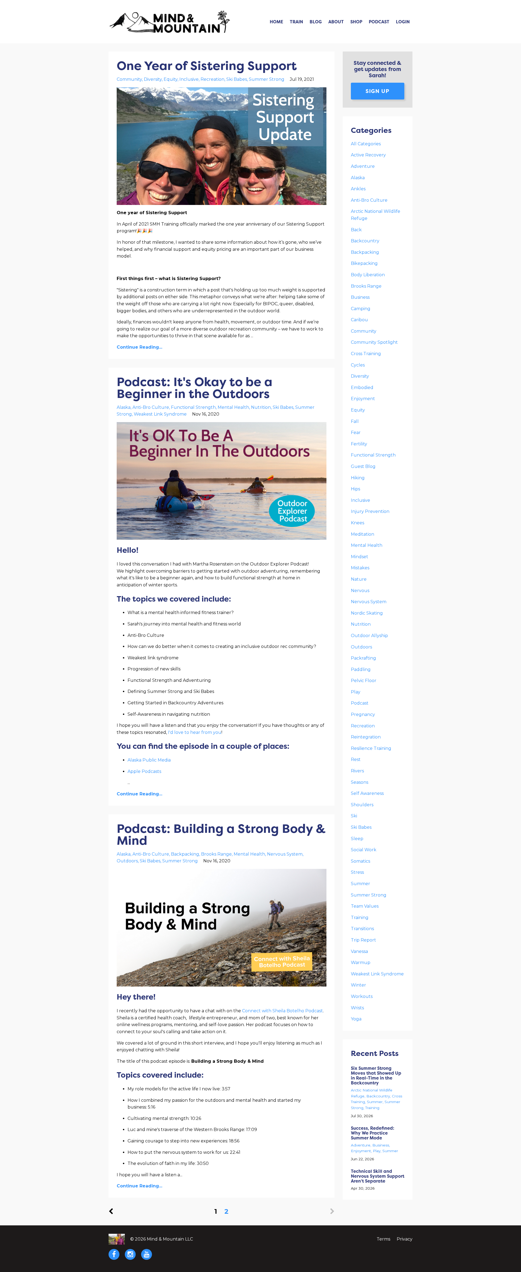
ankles (358, 188)
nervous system (285, 854)
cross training (366, 353)
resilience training (371, 748)
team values (365, 906)
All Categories (366, 143)
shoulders (362, 804)
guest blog (363, 466)
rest (356, 759)
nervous (360, 590)
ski (354, 815)
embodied (362, 387)
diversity (153, 79)
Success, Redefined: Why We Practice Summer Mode (372, 1133)
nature (359, 579)
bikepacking (364, 263)
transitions (362, 928)
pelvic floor (363, 680)
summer (360, 883)
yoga (356, 1019)
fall (355, 421)
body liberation (368, 274)
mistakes (360, 567)
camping (360, 308)
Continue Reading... (139, 347)
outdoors (127, 860)
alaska (124, 407)
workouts (362, 996)
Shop (356, 22)
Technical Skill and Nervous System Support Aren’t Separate (377, 1176)
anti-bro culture (150, 407)
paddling (361, 669)
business (360, 297)
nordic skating (367, 613)
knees (357, 522)
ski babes (236, 79)
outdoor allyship (369, 635)
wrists (357, 1007)
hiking (358, 477)
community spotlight (374, 342)
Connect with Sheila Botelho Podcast (282, 1010)
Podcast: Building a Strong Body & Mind (221, 834)
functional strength (193, 407)
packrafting (363, 658)
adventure (363, 166)
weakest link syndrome (160, 414)
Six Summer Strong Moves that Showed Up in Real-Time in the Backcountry (376, 1075)
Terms (383, 1239)
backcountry (365, 240)
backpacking (185, 854)
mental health (233, 407)
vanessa (359, 951)
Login (403, 22)
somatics (360, 861)
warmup (360, 962)
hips (355, 489)
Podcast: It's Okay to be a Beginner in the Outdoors (194, 387)
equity (170, 79)
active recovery (368, 155)
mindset (359, 556)
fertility (359, 444)
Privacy (404, 1239)
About (336, 22)
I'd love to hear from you (194, 732)
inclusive (189, 79)
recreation (212, 79)
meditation (362, 534)
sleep (357, 838)
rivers (357, 770)
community (129, 79)
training (359, 917)
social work (363, 849)
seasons (359, 782)
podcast (359, 703)
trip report (363, 940)
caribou (359, 319)
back (356, 229)
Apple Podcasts (144, 771)
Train (296, 22)
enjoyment (363, 398)
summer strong (266, 79)
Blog (316, 22)
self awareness (367, 793)
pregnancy (363, 714)
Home (276, 22)
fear (356, 432)
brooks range (216, 854)
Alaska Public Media (149, 760)
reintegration (366, 737)
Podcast (379, 22)
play (355, 692)
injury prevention (370, 511)
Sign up (377, 91)
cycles (358, 365)
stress (357, 872)
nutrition (261, 407)
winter (358, 985)
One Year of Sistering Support (207, 65)
